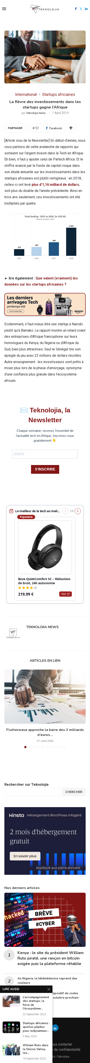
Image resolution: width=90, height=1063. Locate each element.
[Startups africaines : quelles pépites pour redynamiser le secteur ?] (11, 1027)
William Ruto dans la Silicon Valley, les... (35, 1049)
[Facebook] (76, 8)
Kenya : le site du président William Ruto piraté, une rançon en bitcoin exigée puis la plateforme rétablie (50, 958)
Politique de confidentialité (59, 1049)
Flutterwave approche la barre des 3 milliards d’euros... (45, 732)
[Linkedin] (86, 8)
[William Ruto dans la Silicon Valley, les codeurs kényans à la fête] (11, 1049)
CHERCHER (73, 792)
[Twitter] (81, 8)
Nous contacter (60, 1044)
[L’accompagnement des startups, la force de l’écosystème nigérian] (11, 1001)
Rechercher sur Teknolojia (26, 784)
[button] (8, 708)
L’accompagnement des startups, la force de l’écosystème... (36, 1003)
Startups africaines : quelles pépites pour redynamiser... (36, 1027)
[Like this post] (36, 128)
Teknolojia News (36, 113)
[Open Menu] (4, 9)
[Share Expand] (70, 128)
